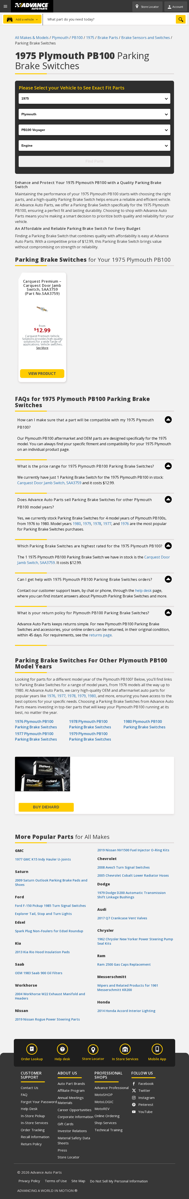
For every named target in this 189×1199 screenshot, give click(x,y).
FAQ (24, 1094)
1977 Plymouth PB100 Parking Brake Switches (36, 736)
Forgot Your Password (39, 1101)
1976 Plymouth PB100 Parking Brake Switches (36, 724)
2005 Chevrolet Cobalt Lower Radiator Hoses (133, 875)
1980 (77, 523)
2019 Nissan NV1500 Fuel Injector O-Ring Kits (133, 850)
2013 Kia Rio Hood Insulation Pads (42, 952)
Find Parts (94, 161)
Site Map (78, 1180)
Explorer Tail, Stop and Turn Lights (43, 913)
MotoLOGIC (103, 1101)
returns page (100, 635)
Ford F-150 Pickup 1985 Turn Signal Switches (50, 905)
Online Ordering (107, 1115)
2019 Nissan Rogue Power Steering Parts (47, 1019)
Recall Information (35, 1136)
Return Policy (31, 1144)
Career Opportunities (75, 1109)
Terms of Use (56, 1180)
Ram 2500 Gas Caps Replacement (124, 964)
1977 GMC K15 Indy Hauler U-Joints (43, 859)
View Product (42, 373)
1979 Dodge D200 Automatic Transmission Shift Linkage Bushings (131, 894)
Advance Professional (111, 1087)
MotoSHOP (103, 1094)
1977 (107, 523)
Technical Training (108, 1130)
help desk (143, 590)
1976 (125, 523)
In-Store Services (34, 1122)
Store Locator (69, 1157)
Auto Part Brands (71, 1083)
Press (62, 1150)
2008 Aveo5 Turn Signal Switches (123, 867)
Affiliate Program (71, 1090)
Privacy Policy (29, 1180)
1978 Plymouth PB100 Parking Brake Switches (90, 724)
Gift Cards (66, 1124)
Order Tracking (33, 1130)
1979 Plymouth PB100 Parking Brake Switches (90, 736)
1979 (87, 523)
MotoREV (101, 1108)
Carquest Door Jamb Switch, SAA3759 (49, 482)
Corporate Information (75, 1116)
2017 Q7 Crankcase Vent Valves (122, 918)
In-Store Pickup (33, 1115)
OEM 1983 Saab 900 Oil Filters (38, 973)
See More (42, 348)
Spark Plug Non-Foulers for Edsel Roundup (49, 931)
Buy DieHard (46, 807)
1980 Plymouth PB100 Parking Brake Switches (144, 724)
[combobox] (115, 19)
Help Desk (29, 1108)
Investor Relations (72, 1130)
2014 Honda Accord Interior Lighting (126, 1011)
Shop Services (105, 1122)
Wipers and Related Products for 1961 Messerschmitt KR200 (127, 987)
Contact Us (29, 1087)
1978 (97, 523)
